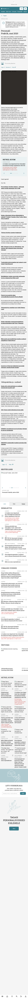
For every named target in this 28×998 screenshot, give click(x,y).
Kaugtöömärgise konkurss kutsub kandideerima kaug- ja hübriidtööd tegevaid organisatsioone (10, 594)
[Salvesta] (26, 511)
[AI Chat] (21, 996)
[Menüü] (2, 996)
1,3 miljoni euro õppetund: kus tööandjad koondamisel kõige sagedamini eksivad (12, 514)
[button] (11, 793)
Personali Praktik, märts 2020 (10, 492)
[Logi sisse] (25, 996)
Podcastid (19, 11)
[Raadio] (12, 996)
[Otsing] (16, 996)
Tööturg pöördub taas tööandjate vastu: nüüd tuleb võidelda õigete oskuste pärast (13, 527)
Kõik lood (8, 11)
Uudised (7, 511)
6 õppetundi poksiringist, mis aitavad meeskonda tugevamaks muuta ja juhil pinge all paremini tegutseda (11, 585)
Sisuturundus (11, 543)
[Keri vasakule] (4, 173)
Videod (25, 11)
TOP (6, 536)
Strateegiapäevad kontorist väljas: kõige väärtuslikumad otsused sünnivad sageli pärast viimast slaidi (15, 547)
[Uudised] (7, 996)
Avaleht (3, 11)
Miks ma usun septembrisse (13, 562)
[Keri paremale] (24, 173)
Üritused (14, 11)
